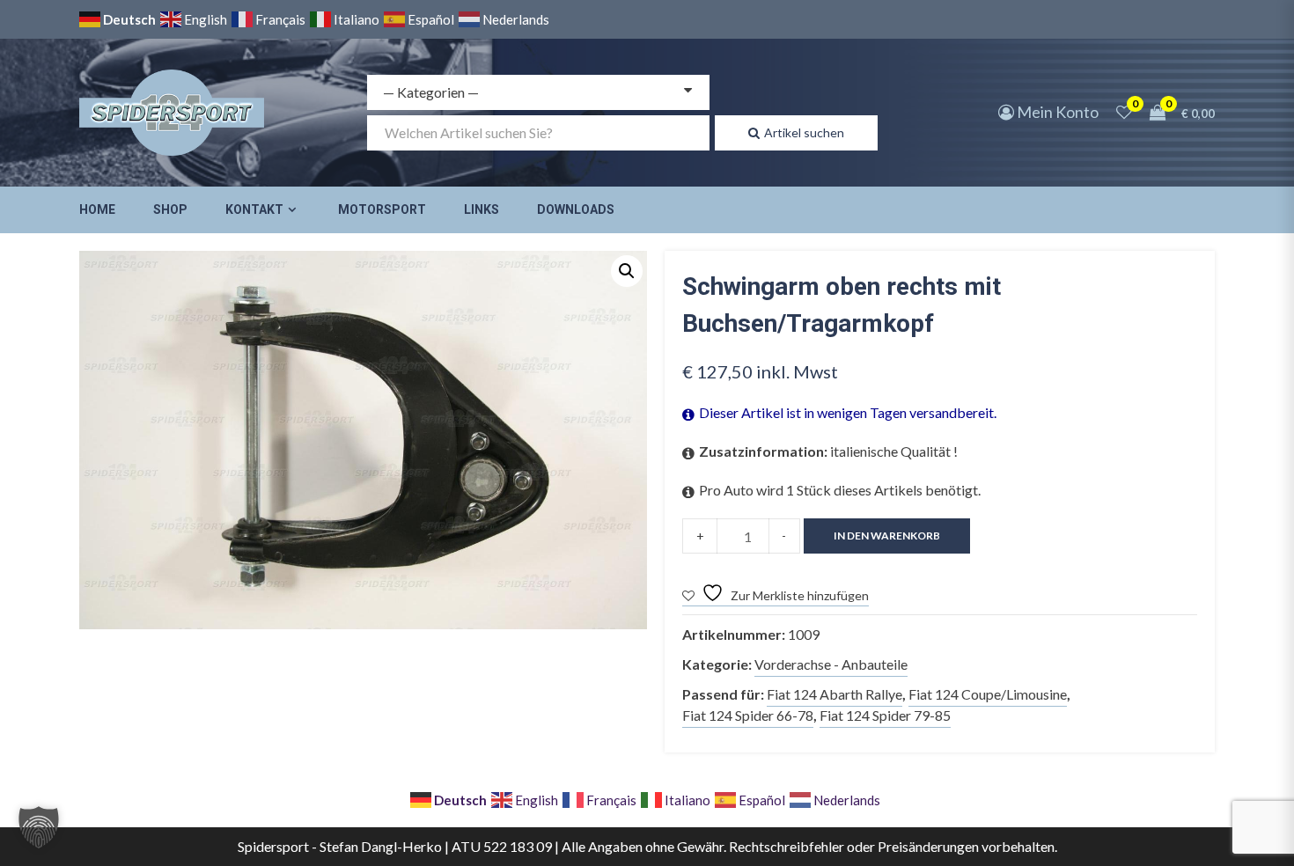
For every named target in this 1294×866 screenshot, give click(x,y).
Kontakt (254, 209)
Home (97, 209)
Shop (170, 209)
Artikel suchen (804, 132)
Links (481, 209)
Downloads (575, 209)
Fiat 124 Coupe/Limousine (987, 694)
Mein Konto (1056, 111)
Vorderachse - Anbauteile (831, 664)
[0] (1124, 111)
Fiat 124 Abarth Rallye (834, 694)
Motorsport (382, 209)
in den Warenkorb (887, 535)
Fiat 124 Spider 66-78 (747, 715)
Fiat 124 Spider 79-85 (885, 715)
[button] (627, 271)
